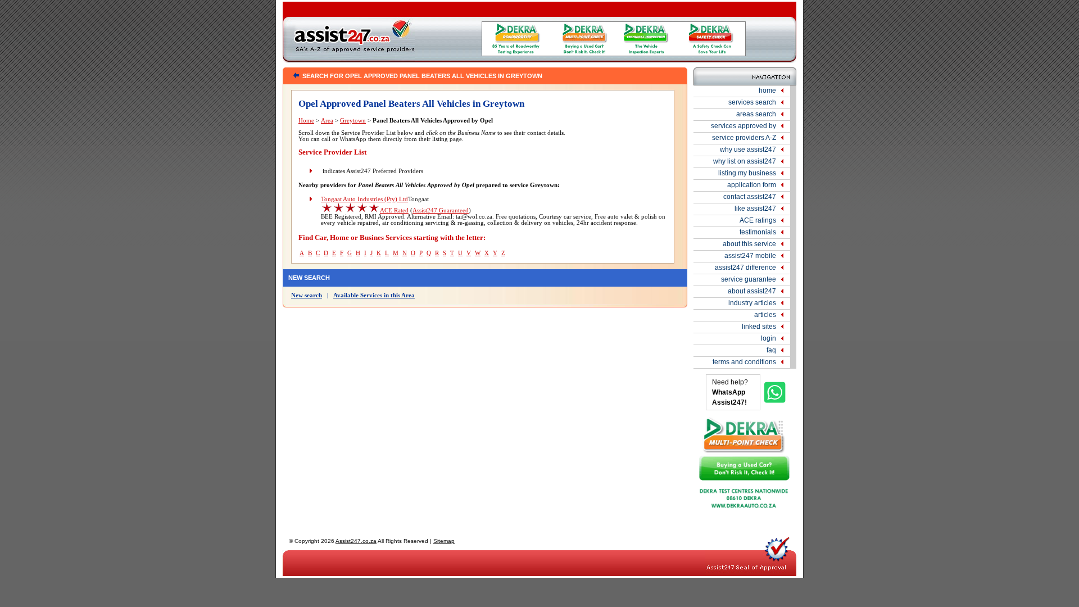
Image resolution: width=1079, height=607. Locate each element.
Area (327, 120)
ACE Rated (394, 210)
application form (751, 185)
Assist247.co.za (356, 541)
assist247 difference (745, 267)
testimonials (758, 232)
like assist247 (755, 208)
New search (306, 295)
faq (771, 350)
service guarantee (748, 279)
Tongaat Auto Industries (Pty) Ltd (364, 199)
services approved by (743, 126)
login (768, 338)
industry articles (752, 303)
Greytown (353, 120)
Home (306, 120)
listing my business (747, 173)
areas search (756, 114)
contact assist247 (749, 197)
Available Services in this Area (374, 295)
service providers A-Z (744, 138)
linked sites (759, 326)
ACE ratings (758, 220)
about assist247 (752, 291)
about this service (749, 244)
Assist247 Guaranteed (440, 210)
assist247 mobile (750, 256)
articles (765, 315)
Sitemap (444, 541)
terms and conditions (744, 362)
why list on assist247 (744, 161)
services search (752, 102)
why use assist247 (748, 149)
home (767, 90)
